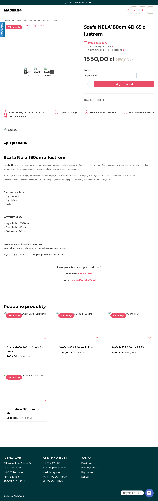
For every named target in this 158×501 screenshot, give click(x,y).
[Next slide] (69, 45)
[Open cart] (142, 10)
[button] (28, 72)
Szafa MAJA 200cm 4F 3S (127, 347)
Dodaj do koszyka (124, 84)
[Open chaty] (149, 493)
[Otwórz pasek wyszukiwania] (128, 10)
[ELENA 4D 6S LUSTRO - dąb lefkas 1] (39, 45)
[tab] (36, 63)
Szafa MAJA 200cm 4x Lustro (78, 347)
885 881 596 (85, 273)
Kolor (87, 70)
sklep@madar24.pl (84, 280)
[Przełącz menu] (150, 10)
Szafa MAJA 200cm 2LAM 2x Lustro (25, 349)
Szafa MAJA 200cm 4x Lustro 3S (25, 411)
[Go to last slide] (8, 45)
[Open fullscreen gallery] (71, 63)
